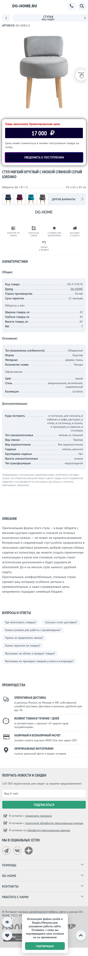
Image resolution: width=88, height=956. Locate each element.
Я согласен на (39, 830)
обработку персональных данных (48, 830)
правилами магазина (38, 816)
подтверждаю (45, 946)
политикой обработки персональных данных (54, 823)
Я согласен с (30, 816)
